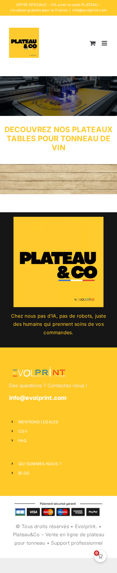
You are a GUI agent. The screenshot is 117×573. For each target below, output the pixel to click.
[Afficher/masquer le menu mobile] (105, 43)
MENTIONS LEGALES (38, 421)
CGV (22, 431)
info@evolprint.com (89, 10)
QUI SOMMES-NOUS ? (40, 463)
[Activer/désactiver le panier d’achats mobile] (93, 43)
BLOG (23, 473)
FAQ (22, 440)
